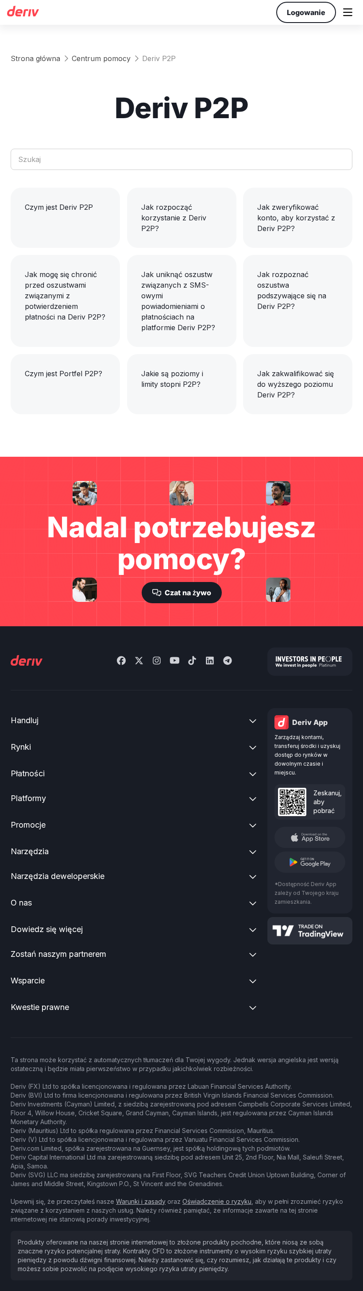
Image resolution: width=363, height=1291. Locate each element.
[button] (348, 12)
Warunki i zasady (141, 1201)
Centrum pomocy (101, 58)
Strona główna (35, 58)
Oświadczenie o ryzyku (216, 1201)
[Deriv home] (22, 12)
